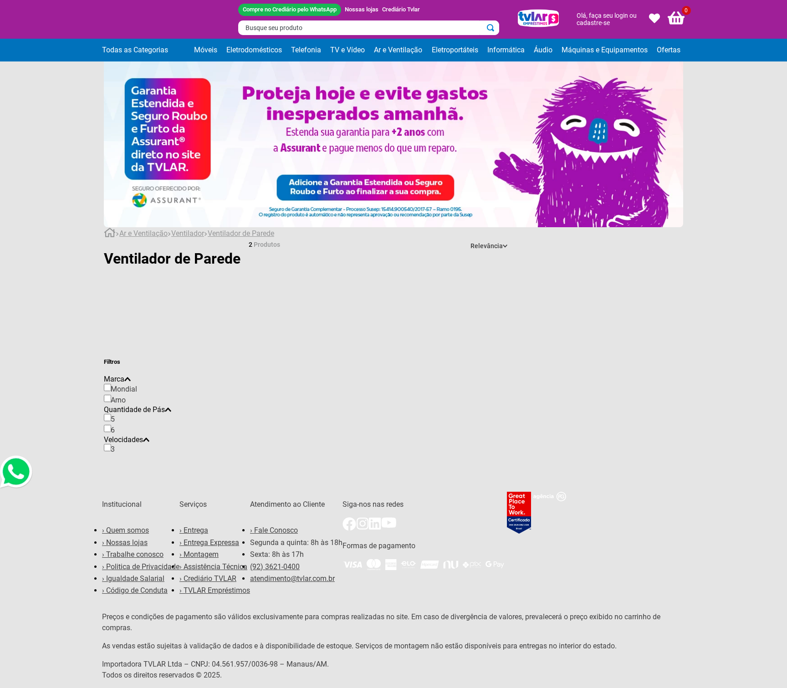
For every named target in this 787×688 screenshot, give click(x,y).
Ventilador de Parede (241, 233)
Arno (118, 400)
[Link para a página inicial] (110, 234)
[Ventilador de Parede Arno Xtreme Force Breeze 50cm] (321, 271)
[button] (145, 50)
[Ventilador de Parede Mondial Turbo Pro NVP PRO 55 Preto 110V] (466, 353)
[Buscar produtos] (492, 27)
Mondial (124, 389)
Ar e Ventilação (143, 233)
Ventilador (187, 233)
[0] (676, 19)
